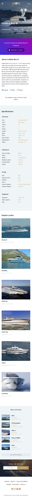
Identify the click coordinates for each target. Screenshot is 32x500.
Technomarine (15, 423)
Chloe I (13, 430)
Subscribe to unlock (17, 50)
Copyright (8, 484)
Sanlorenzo (4, 334)
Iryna (13, 445)
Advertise (6, 481)
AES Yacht (13, 441)
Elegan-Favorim (5, 242)
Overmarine (4, 303)
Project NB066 (15, 438)
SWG (12, 415)
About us (13, 481)
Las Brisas (5, 393)
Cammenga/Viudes (5, 365)
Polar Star (5, 332)
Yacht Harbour (16, 4)
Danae (4, 363)
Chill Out (4, 301)
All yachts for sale (16, 454)
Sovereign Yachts (6, 29)
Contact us (23, 484)
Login (28, 3)
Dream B (4, 240)
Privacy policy (15, 484)
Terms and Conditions (22, 481)
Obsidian (4, 270)
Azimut (3, 273)
